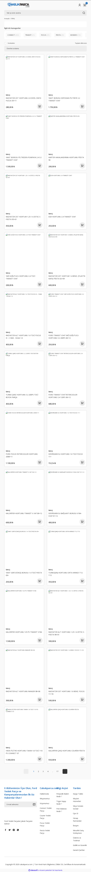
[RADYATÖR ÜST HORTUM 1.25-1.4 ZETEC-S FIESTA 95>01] (24, 192)
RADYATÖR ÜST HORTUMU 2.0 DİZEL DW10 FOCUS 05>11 (23, 99)
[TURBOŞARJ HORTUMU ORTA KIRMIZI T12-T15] (66, 548)
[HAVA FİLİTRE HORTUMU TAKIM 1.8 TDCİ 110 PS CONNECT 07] (24, 726)
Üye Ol (75, 813)
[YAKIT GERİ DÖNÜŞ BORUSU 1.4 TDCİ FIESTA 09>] (24, 548)
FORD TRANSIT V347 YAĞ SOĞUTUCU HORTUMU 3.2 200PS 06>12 (63, 336)
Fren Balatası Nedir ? (61, 810)
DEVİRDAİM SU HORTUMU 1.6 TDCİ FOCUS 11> (65, 455)
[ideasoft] (33, 870)
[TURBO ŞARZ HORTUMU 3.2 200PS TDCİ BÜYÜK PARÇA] (24, 370)
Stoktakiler (11, 43)
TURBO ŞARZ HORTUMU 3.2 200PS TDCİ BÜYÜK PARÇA (22, 396)
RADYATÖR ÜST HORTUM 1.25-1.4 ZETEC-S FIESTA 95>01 (23, 218)
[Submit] (35, 804)
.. (52, 771)
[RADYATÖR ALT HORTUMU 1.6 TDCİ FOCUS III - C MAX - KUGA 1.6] (24, 311)
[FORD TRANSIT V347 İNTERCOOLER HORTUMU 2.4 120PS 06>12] (66, 370)
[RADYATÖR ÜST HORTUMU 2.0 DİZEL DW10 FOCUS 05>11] (24, 74)
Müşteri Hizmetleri (77, 799)
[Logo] (18, 5)
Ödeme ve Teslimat (77, 839)
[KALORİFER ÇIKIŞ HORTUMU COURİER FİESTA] (66, 726)
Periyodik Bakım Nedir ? (62, 795)
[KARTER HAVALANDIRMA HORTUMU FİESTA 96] (66, 133)
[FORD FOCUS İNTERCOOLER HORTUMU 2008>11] (24, 430)
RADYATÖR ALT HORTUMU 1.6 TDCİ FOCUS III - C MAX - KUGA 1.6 (23, 336)
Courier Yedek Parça (45, 816)
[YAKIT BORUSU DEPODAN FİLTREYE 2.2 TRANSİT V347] (66, 74)
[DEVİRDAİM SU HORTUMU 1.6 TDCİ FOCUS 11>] (66, 430)
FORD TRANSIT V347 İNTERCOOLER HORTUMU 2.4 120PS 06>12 (62, 396)
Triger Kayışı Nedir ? (61, 802)
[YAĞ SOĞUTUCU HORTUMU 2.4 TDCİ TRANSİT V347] (24, 252)
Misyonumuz (45, 798)
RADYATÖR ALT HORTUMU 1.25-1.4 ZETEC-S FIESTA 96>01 (66, 633)
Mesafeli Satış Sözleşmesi (78, 831)
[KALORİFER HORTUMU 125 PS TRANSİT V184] (24, 608)
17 (57, 771)
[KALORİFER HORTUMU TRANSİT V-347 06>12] (24, 489)
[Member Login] (80, 5)
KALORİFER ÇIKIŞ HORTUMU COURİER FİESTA (66, 751)
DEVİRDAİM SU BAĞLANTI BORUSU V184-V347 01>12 (65, 514)
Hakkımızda (44, 794)
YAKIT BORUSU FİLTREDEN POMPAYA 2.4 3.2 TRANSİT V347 (23, 158)
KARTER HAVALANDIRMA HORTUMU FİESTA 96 (66, 158)
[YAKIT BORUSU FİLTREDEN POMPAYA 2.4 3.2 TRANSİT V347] (24, 133)
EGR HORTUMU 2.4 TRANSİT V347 (62, 217)
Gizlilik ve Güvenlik (80, 845)
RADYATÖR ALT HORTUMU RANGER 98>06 (23, 691)
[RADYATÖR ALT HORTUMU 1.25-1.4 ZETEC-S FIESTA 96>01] (66, 608)
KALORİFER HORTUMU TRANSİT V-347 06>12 (24, 513)
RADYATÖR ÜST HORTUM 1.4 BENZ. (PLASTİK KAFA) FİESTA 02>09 (66, 277)
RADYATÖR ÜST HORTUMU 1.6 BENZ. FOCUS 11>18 (66, 692)
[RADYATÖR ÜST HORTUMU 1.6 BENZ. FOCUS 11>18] (66, 667)
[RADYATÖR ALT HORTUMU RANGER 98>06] (24, 667)
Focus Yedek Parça (45, 824)
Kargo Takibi (78, 794)
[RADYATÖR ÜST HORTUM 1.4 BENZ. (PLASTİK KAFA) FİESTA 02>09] (66, 252)
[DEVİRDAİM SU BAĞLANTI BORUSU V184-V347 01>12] (66, 489)
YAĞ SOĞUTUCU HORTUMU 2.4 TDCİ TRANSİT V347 (20, 277)
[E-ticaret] (45, 870)
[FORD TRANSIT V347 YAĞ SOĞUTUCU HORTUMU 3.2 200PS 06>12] (66, 311)
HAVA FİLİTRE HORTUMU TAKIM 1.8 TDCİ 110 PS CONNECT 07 (24, 752)
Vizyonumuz (44, 803)
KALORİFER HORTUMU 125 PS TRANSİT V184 (24, 632)
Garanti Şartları (79, 850)
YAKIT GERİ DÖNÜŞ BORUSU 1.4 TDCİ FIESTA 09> (24, 574)
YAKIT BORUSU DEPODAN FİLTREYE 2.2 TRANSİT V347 (64, 99)
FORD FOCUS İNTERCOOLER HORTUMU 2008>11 (22, 455)
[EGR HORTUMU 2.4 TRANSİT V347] (66, 192)
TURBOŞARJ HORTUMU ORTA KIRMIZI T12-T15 (65, 574)
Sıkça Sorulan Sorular (78, 807)
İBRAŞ (13, 18)
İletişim (76, 825)
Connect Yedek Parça (46, 809)
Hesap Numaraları (77, 819)
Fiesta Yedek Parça (45, 831)
